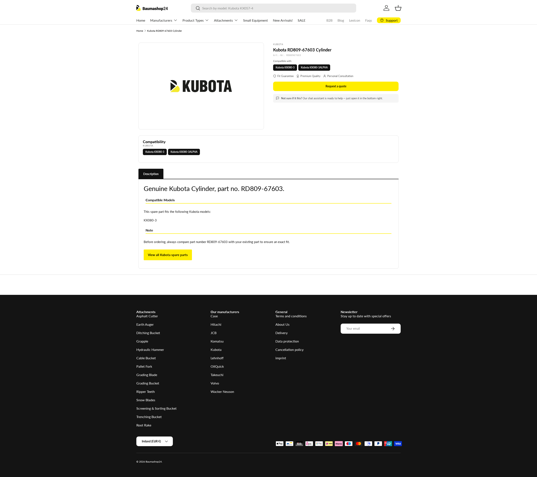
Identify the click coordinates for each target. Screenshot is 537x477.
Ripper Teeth (145, 391)
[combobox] (273, 8)
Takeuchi (217, 375)
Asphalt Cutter (147, 316)
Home (140, 20)
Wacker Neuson (222, 391)
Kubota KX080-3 (285, 67)
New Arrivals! (283, 20)
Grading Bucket (147, 383)
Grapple (142, 341)
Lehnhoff (217, 358)
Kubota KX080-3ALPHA (314, 67)
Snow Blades (145, 400)
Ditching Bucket (148, 333)
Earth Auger (145, 324)
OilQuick (217, 366)
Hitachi (216, 324)
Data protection (287, 341)
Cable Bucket (146, 358)
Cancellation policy (289, 350)
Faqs (368, 20)
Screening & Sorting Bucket (156, 408)
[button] (398, 8)
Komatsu (217, 341)
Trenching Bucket (149, 417)
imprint (280, 358)
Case (214, 316)
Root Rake (143, 425)
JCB (213, 333)
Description (151, 174)
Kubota (216, 350)
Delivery (281, 333)
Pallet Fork (144, 366)
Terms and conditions (291, 316)
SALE (301, 20)
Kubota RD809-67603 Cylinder (164, 30)
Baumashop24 (154, 461)
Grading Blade (146, 375)
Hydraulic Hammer (150, 350)
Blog (341, 20)
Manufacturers (161, 20)
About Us (282, 324)
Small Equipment (255, 20)
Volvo (215, 383)
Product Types (193, 20)
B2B (329, 20)
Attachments (223, 20)
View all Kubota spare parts (168, 255)
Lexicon (354, 20)
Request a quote (336, 86)
